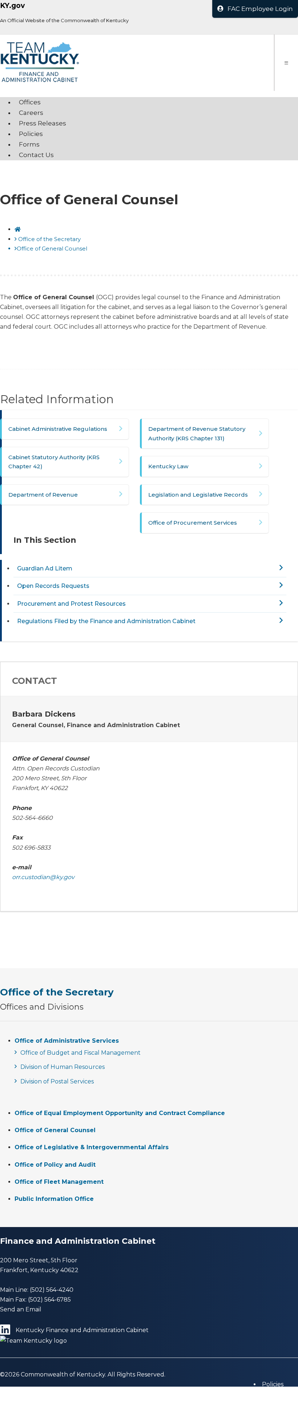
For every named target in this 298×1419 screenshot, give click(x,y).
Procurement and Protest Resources (71, 603)
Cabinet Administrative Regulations (57, 428)
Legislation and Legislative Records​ (198, 494)
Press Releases (42, 123)
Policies (31, 133)
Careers (31, 112)
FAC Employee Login (260, 8)
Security (274, 1394)
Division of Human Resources (62, 1066)
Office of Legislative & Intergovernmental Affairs (92, 1147)
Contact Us (36, 155)
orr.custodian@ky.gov (43, 877)
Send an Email (20, 1309)
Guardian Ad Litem (44, 568)
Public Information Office (54, 1198)
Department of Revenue (43, 494)
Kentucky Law (168, 466)
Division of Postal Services (57, 1081)
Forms (29, 144)
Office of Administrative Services (67, 1040)
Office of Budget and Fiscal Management (80, 1052)
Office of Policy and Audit (55, 1164)
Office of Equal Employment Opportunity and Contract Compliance (120, 1113)
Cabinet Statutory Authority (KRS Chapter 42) (54, 462)
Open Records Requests (53, 585)
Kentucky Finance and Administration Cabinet (82, 1330)
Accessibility (279, 1413)
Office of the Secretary (49, 239)
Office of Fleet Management (59, 1181)
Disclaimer (277, 1403)
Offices (30, 102)
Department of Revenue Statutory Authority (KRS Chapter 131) (196, 433)
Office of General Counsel (55, 1130)
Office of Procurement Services (192, 522)
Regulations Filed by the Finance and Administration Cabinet (106, 621)
